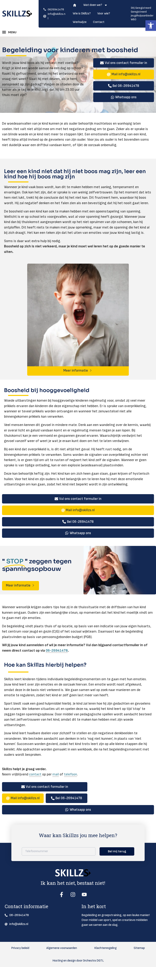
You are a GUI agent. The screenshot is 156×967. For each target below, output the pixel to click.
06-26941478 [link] (57, 650)
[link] (150, 25)
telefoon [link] (70, 774)
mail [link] (55, 774)
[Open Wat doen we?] (105, 6)
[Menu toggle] (10, 32)
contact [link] (35, 774)
